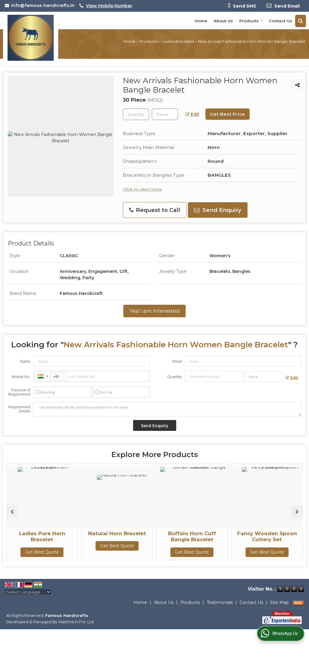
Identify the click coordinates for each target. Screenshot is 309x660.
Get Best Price (227, 114)
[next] (297, 512)
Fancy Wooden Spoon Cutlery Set (243, 536)
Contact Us (280, 20)
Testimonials (220, 602)
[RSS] (298, 602)
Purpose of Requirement (19, 392)
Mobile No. (21, 376)
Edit (194, 114)
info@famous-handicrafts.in (43, 5)
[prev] (12, 512)
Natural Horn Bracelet (94, 533)
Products (249, 20)
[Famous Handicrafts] (31, 38)
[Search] (300, 21)
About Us (223, 20)
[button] (109, 5)
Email (177, 361)
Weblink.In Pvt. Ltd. (76, 622)
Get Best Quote (93, 545)
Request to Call (157, 210)
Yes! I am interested (154, 311)
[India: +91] (41, 376)
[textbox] (165, 114)
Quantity (174, 376)
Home (201, 20)
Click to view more (142, 189)
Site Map (279, 602)
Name (25, 361)
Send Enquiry (221, 210)
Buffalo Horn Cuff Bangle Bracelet (169, 536)
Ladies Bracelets (178, 41)
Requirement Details (19, 409)
